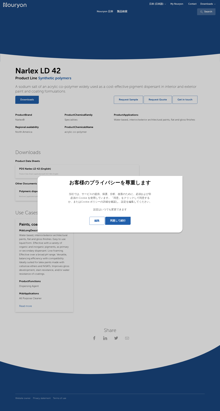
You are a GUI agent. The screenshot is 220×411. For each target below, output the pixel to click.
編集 (97, 221)
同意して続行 (118, 221)
